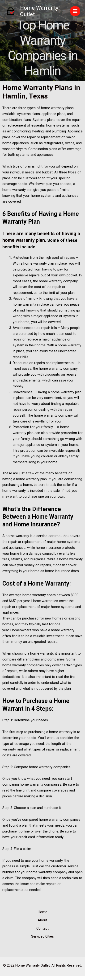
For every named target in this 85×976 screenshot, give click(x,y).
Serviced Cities (42, 936)
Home (42, 912)
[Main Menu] (75, 11)
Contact (42, 928)
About (42, 920)
